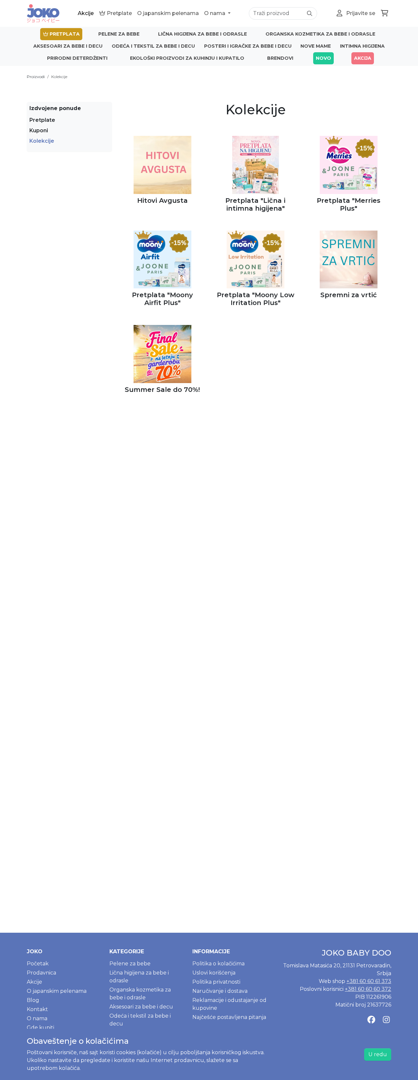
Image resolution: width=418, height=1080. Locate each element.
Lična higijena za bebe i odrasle (202, 34)
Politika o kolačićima (218, 963)
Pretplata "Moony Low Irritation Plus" (255, 299)
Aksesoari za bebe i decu (68, 46)
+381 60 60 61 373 (368, 981)
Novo (323, 58)
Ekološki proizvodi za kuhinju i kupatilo (187, 58)
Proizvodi (36, 76)
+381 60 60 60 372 (368, 989)
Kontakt (37, 1009)
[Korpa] (384, 13)
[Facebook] (371, 1020)
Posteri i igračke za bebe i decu (248, 46)
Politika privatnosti (216, 982)
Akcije (86, 13)
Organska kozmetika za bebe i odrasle (320, 34)
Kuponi (38, 130)
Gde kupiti (40, 1027)
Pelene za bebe (118, 34)
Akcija (362, 58)
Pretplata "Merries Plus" (348, 204)
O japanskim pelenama (168, 13)
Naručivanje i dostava (220, 991)
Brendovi (280, 58)
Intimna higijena (362, 46)
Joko (34, 951)
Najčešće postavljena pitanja (229, 1017)
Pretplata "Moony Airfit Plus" (162, 299)
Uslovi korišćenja (213, 973)
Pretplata (64, 34)
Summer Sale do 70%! (162, 390)
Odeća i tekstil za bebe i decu (153, 46)
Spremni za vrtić (348, 295)
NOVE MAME (315, 46)
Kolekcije (59, 76)
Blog (33, 1000)
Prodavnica (41, 973)
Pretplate (118, 13)
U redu (377, 1054)
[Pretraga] (309, 13)
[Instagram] (386, 1020)
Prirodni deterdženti (77, 58)
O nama (215, 13)
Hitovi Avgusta (162, 200)
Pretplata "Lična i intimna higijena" (255, 204)
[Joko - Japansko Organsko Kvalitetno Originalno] (43, 13)
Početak (38, 963)
